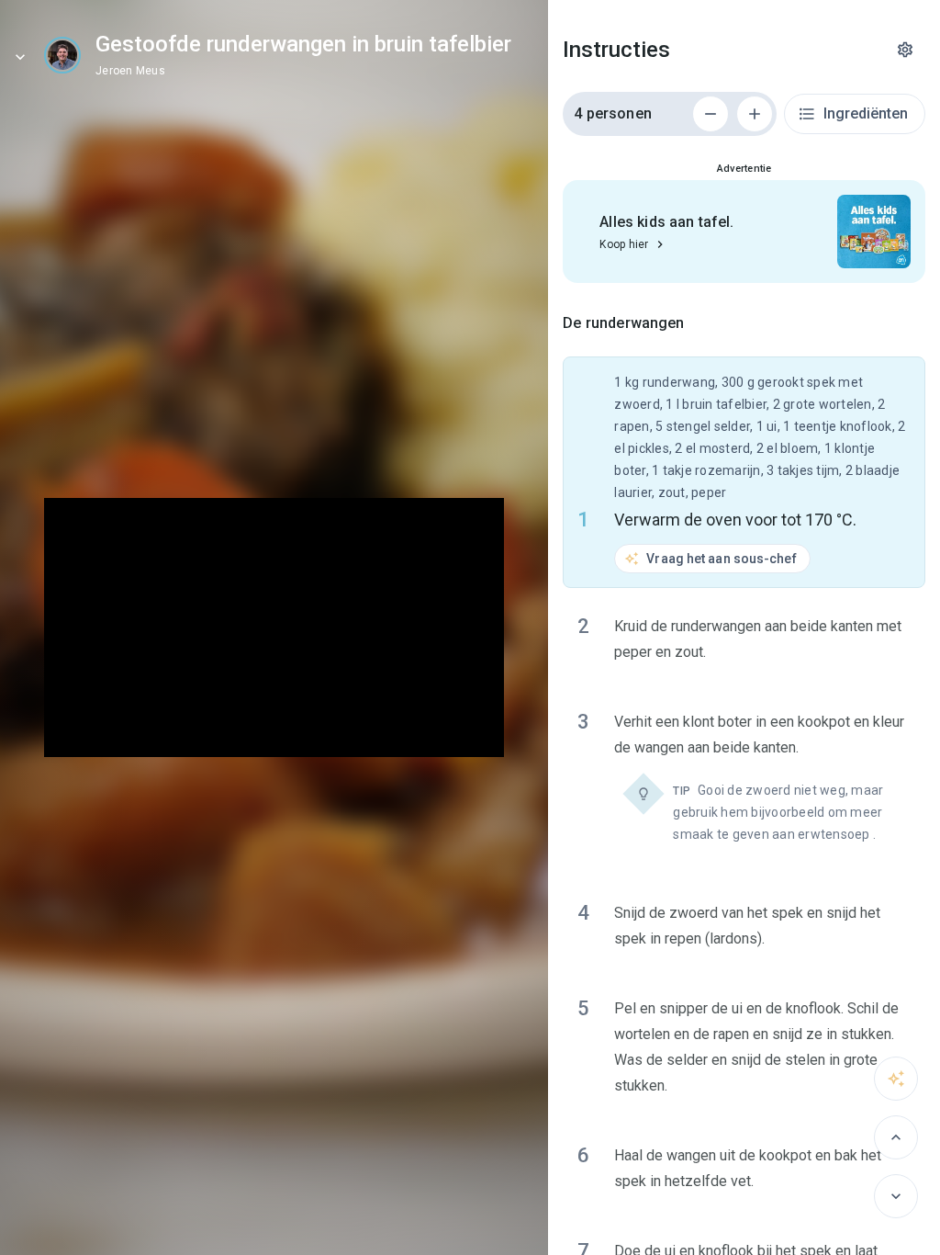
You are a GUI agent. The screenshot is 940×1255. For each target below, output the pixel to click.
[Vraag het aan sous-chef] (896, 1079)
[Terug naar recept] (20, 57)
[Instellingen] (905, 49)
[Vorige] (896, 1137)
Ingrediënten (865, 113)
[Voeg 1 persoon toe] (754, 114)
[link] (62, 55)
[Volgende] (896, 1196)
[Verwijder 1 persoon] (710, 114)
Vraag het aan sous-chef (721, 558)
